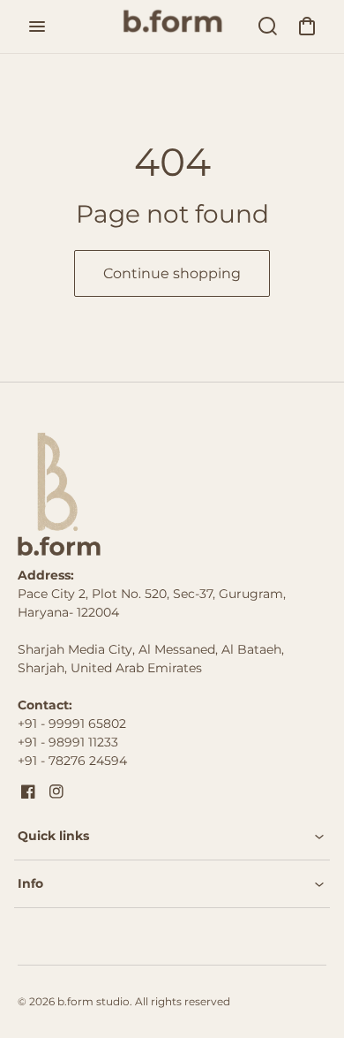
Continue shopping (172, 273)
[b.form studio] (128, 494)
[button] (172, 836)
